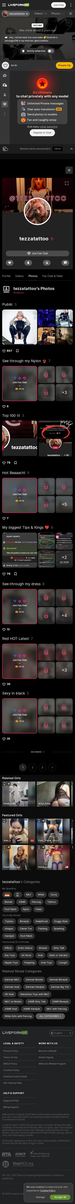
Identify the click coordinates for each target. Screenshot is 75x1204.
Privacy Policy (10, 1051)
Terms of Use (10, 1057)
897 (9, 350)
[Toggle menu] (4, 5)
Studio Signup (46, 1057)
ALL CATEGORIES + (50, 1016)
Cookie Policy (47, 1190)
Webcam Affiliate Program (52, 1064)
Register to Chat (42, 132)
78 (8, 462)
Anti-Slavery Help (12, 1083)
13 (8, 629)
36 (8, 684)
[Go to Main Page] (23, 5)
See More (36, 752)
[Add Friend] (47, 263)
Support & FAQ (11, 1100)
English (58, 1033)
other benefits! (49, 126)
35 (8, 738)
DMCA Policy (10, 1064)
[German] (7, 895)
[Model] (69, 170)
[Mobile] (17, 895)
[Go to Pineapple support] (6, 1164)
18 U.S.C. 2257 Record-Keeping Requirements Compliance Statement (33, 1177)
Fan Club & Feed (52, 276)
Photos (58, 13)
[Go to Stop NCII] (23, 1164)
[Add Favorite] (5, 65)
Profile (6, 276)
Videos (40, 13)
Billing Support (11, 1107)
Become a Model (47, 1051)
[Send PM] (65, 263)
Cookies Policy (11, 1070)
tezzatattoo (11, 882)
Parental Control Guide (15, 1076)
